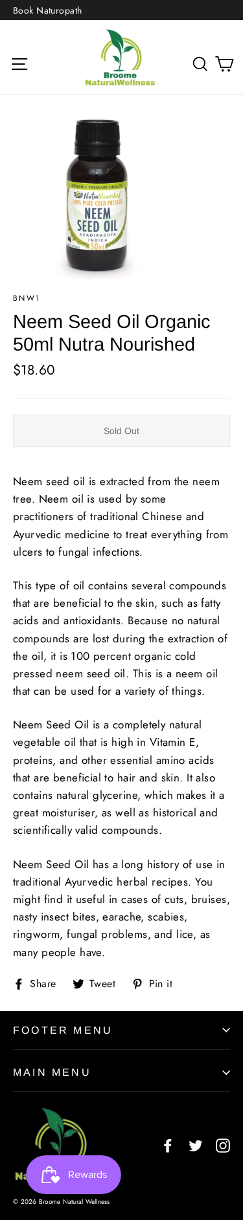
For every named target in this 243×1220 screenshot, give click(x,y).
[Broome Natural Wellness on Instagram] (223, 1144)
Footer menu (63, 1030)
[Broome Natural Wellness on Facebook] (168, 1144)
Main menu (52, 1072)
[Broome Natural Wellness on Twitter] (196, 1144)
